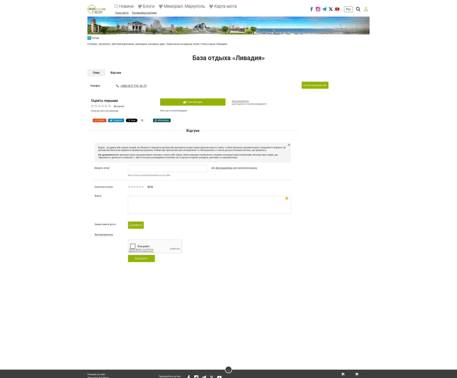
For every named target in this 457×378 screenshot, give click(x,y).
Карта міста (225, 6)
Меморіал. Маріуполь (184, 6)
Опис (96, 72)
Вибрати (137, 225)
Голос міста (122, 12)
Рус (348, 9)
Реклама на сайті (96, 374)
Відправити (141, 258)
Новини (126, 6)
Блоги (149, 6)
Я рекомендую (194, 102)
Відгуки (116, 72)
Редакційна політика (144, 12)
